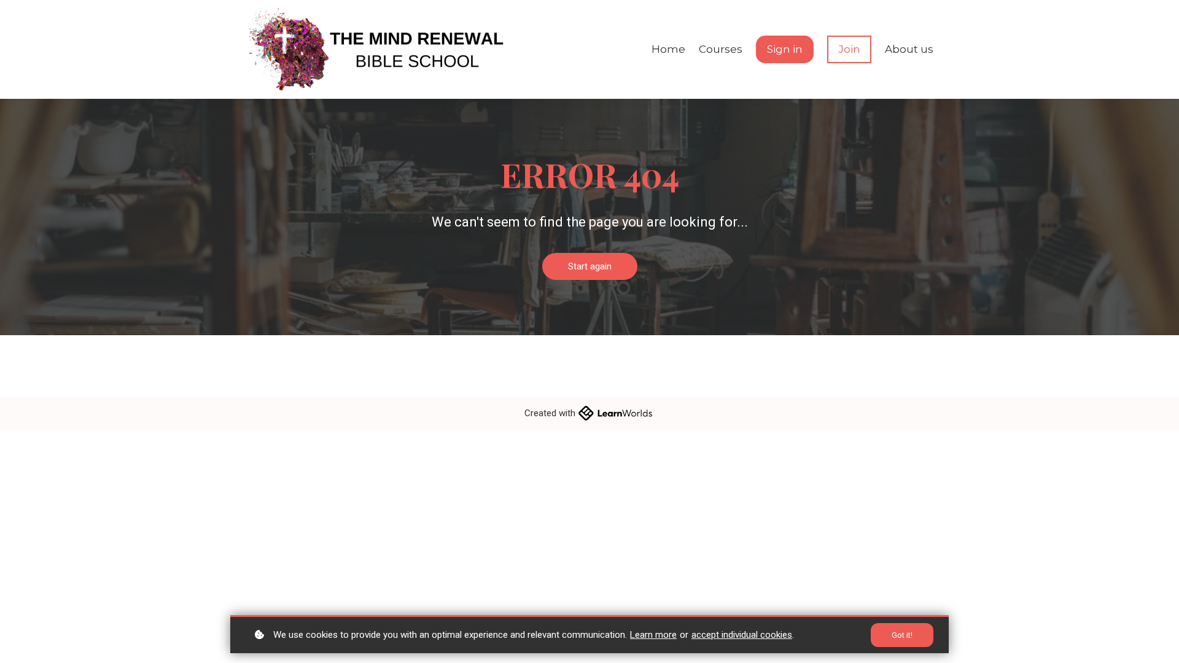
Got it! (902, 635)
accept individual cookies (741, 634)
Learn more (653, 634)
